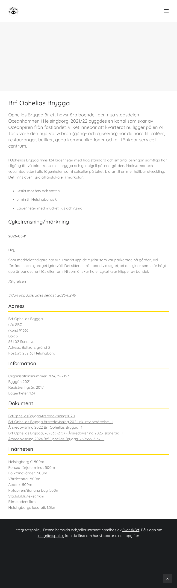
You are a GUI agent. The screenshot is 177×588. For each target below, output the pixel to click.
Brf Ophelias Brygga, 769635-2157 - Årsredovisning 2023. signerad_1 (65, 433)
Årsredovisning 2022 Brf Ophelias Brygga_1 (45, 427)
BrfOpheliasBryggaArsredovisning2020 (41, 416)
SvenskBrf (130, 529)
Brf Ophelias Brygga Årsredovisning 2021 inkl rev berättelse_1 (60, 421)
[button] (166, 11)
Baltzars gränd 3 (36, 347)
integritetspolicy (51, 535)
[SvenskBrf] (15, 10)
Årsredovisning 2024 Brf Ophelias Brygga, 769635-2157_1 (56, 438)
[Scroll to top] (167, 578)
